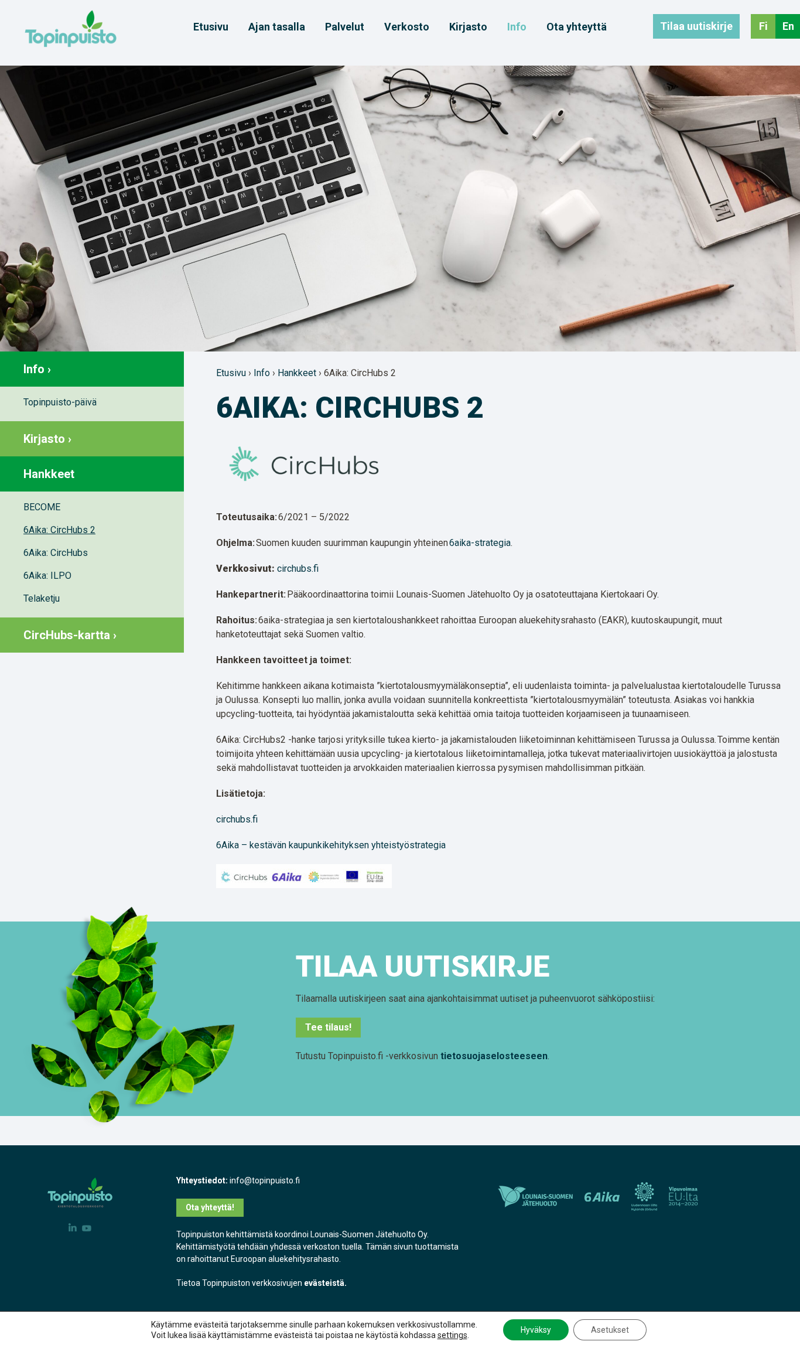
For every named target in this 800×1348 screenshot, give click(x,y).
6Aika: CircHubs (55, 552)
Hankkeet (48, 474)
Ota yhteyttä (576, 27)
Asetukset (610, 1330)
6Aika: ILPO (47, 575)
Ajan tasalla (276, 27)
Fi (763, 26)
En (788, 26)
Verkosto (406, 27)
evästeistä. (325, 1283)
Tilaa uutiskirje (696, 26)
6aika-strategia (480, 542)
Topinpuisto (71, 29)
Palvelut (344, 27)
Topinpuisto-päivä (60, 402)
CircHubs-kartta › (70, 635)
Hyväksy (536, 1330)
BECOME (41, 507)
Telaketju (41, 598)
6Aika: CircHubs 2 (59, 529)
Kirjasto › (47, 439)
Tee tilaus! (328, 1027)
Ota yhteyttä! (210, 1207)
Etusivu (210, 27)
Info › (37, 369)
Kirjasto (468, 27)
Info (517, 27)
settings (452, 1335)
